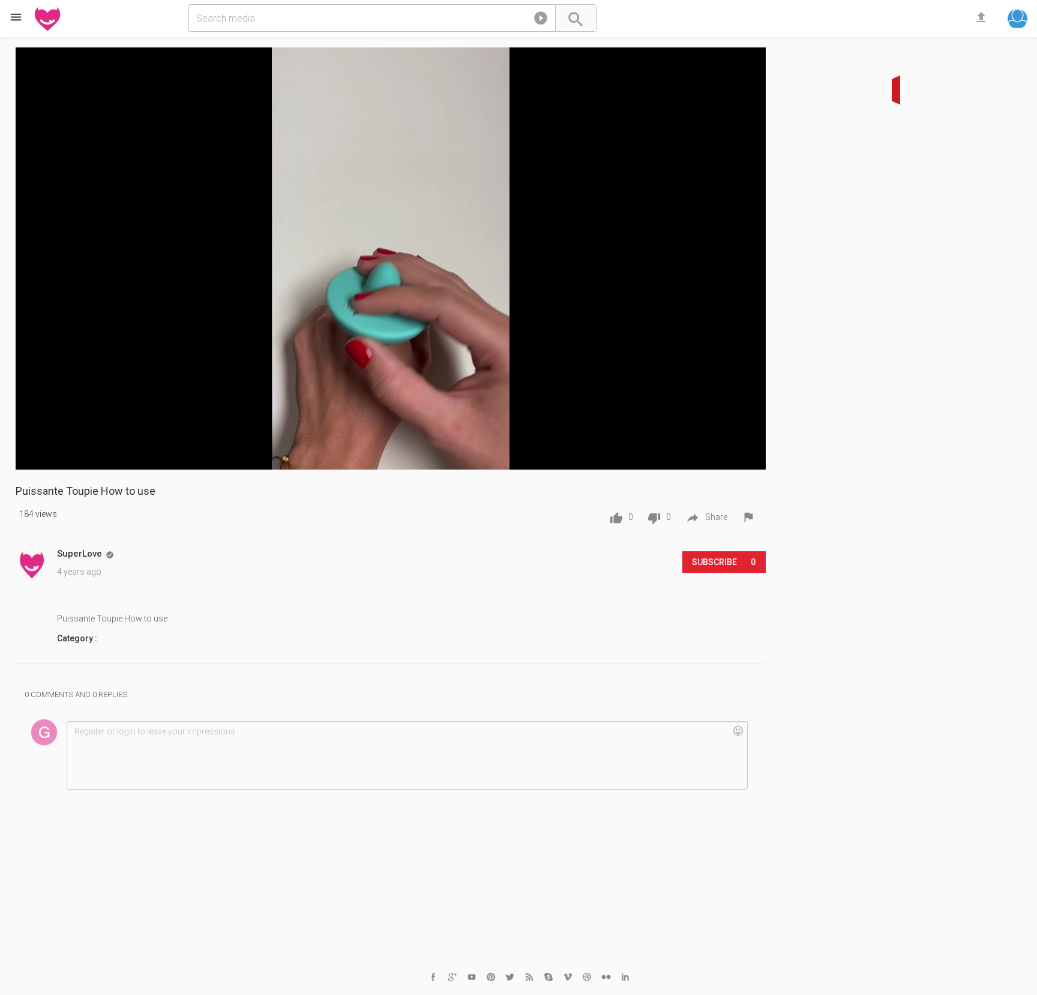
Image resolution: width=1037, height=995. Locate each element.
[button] (541, 20)
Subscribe (724, 562)
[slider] (386, 450)
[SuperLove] (32, 564)
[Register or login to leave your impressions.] (407, 755)
